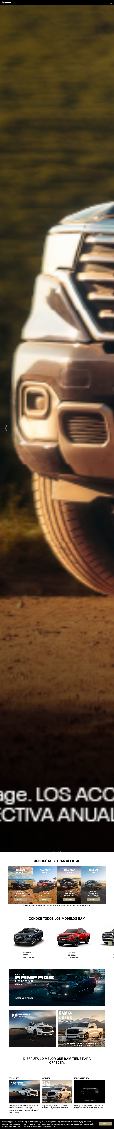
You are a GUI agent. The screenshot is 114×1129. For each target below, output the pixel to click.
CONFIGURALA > (28, 957)
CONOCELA (26, 955)
